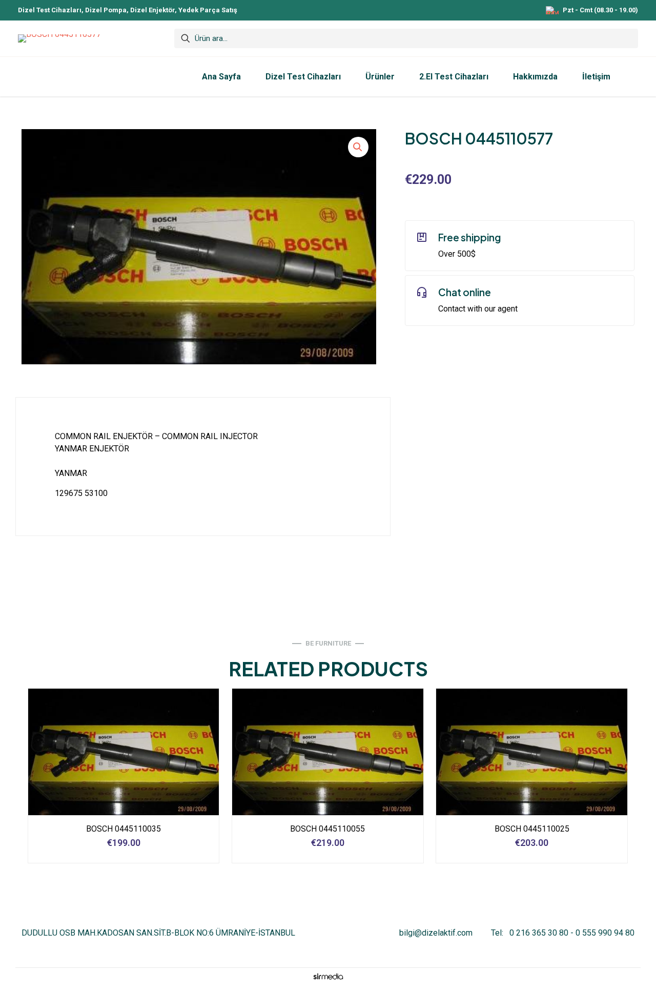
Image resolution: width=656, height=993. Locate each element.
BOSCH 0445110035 (123, 829)
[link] (328, 976)
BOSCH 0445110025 (532, 829)
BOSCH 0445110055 (327, 829)
